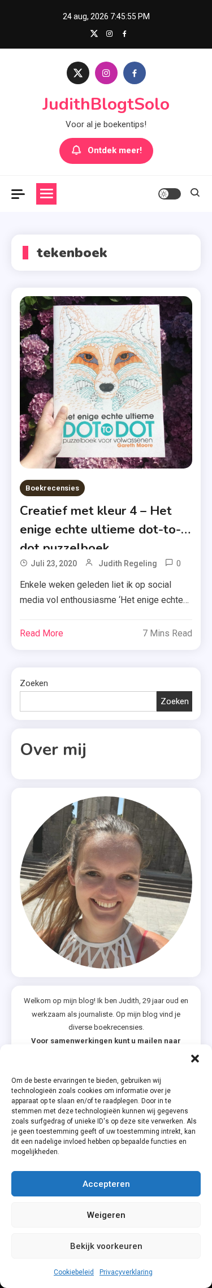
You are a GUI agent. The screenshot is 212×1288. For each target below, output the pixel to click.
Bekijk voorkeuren (106, 1246)
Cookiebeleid (74, 1272)
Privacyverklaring (126, 1272)
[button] (195, 1058)
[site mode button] (169, 194)
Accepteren (106, 1184)
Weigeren (106, 1215)
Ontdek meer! (115, 150)
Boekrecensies (52, 488)
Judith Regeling (127, 563)
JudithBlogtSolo (106, 104)
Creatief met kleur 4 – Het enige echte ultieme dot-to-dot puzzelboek (100, 520)
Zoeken (34, 683)
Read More (41, 633)
